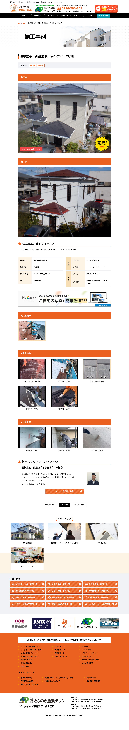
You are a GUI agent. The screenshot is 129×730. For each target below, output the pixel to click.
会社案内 (77, 16)
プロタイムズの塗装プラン (30, 646)
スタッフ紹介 (87, 650)
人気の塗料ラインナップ (29, 653)
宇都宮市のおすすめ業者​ (29, 684)
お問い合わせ (87, 656)
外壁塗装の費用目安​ (93, 681)
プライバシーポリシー (90, 653)
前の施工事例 (49, 504)
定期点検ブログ (60, 650)
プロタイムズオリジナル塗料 (31, 650)
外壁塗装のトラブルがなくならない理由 (59, 678)
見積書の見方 (91, 678)
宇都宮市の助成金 (27, 681)
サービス (37, 16)
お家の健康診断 (26, 663)
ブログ (90, 16)
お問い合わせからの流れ (90, 659)
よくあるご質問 (87, 663)
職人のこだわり (26, 659)
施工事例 (51, 16)
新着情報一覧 (59, 653)
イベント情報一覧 (61, 656)
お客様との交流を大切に (29, 656)
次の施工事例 (79, 504)
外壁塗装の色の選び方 (52, 681)
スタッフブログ (60, 646)
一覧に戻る (64, 504)
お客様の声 (64, 16)
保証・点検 (25, 666)
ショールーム (104, 16)
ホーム (24, 16)
